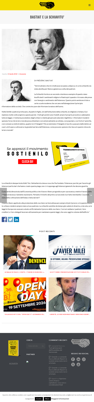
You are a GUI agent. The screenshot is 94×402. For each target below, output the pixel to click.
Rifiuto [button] (47, 399)
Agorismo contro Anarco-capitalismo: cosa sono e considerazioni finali (57, 382)
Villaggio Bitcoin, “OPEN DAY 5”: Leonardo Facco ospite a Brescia (25, 314)
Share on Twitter (10, 219)
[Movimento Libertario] (47, 5)
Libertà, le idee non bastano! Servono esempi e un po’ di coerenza (70, 314)
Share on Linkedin (16, 219)
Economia (23, 74)
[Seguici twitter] (73, 365)
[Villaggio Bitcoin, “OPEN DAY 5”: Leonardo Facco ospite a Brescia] (25, 294)
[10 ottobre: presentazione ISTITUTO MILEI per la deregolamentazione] (70, 252)
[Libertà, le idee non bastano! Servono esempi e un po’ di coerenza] (70, 294)
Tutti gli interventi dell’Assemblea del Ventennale (55, 350)
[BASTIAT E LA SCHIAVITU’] (47, 49)
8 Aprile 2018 (12, 74)
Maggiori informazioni (60, 399)
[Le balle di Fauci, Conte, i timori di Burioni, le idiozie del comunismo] (25, 252)
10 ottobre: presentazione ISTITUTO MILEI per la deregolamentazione (70, 272)
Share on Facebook (4, 219)
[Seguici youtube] (78, 365)
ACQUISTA (13, 363)
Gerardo (54, 357)
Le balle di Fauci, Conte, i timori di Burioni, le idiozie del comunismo (25, 272)
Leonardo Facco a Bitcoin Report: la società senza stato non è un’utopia (58, 360)
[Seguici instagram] (84, 359)
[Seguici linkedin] (78, 359)
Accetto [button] (38, 399)
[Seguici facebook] (73, 359)
